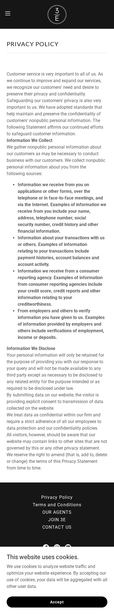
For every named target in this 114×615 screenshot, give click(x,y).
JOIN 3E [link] (57, 519)
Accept (57, 602)
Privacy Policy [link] (56, 497)
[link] (57, 13)
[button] (10, 13)
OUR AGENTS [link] (57, 512)
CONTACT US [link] (56, 527)
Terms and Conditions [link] (57, 504)
